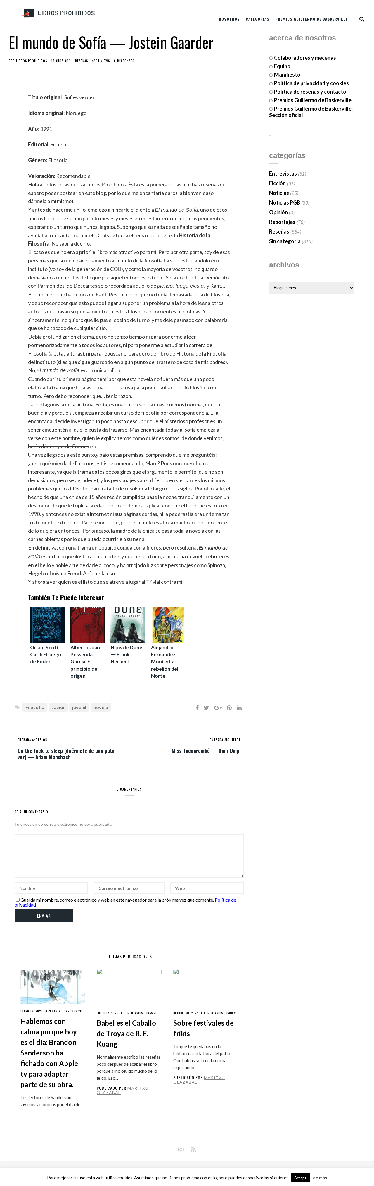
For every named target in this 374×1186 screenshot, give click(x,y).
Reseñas (81, 61)
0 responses (124, 61)
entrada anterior (32, 739)
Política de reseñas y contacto (310, 91)
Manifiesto (287, 74)
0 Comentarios (56, 1011)
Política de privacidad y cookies (311, 83)
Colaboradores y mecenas (305, 57)
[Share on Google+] (218, 707)
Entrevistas (283, 173)
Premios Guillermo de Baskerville (311, 19)
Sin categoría (285, 241)
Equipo (282, 66)
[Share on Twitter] (206, 707)
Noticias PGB (284, 202)
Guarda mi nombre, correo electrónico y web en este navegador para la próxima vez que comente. (117, 899)
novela (101, 707)
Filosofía (34, 707)
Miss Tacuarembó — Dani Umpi (206, 750)
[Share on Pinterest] (229, 707)
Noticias (279, 193)
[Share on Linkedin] (239, 707)
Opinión (278, 212)
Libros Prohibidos (31, 61)
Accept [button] (300, 1177)
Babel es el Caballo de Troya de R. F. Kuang (126, 1033)
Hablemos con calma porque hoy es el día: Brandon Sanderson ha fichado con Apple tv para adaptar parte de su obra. (49, 1053)
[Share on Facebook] (197, 707)
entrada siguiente (225, 739)
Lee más (319, 1177)
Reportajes (282, 222)
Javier (58, 707)
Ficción (277, 183)
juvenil (79, 707)
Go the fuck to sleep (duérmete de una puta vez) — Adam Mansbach (66, 753)
